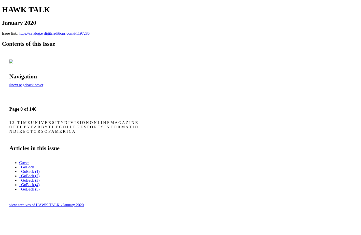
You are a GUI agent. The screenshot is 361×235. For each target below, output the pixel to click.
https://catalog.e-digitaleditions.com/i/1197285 (54, 33)
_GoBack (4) (29, 185)
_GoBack (26, 167)
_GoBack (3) (29, 180)
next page (18, 85)
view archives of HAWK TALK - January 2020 (46, 205)
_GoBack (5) (29, 189)
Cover (24, 163)
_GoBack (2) (29, 176)
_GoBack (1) (29, 171)
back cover (34, 85)
